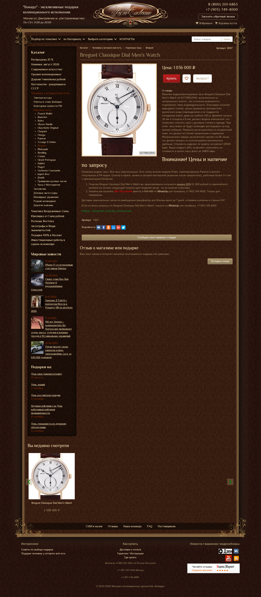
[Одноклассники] (108, 227)
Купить (171, 78)
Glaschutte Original (48, 127)
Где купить (130, 557)
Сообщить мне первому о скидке (157, 237)
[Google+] (118, 227)
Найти (227, 39)
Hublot (41, 163)
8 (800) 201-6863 (223, 4)
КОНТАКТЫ (127, 39)
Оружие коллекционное (46, 74)
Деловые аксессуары (45, 192)
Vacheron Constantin (49, 170)
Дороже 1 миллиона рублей (48, 79)
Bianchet (42, 117)
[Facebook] (103, 227)
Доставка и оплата (130, 549)
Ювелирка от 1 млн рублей (47, 216)
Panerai (42, 138)
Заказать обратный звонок (218, 16)
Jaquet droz (44, 174)
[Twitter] (123, 227)
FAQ (149, 526)
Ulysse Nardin (45, 124)
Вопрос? (202, 78)
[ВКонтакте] (98, 227)
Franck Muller (45, 113)
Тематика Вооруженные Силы (50, 211)
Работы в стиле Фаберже (48, 101)
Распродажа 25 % (42, 59)
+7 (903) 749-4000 (222, 9)
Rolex (41, 120)
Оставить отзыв (220, 261)
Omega (41, 134)
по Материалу (72, 39)
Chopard (42, 131)
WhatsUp (162, 191)
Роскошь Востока (42, 221)
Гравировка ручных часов (52, 181)
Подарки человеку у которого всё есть (43, 553)
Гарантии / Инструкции (130, 553)
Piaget (41, 166)
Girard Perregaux (47, 159)
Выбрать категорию (100, 39)
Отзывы (113, 526)
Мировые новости (46, 254)
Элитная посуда (43, 97)
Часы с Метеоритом (49, 184)
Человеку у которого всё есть (50, 93)
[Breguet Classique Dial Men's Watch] (119, 109)
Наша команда (132, 526)
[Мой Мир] (113, 227)
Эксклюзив (40, 188)
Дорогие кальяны (43, 205)
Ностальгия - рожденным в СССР (48, 86)
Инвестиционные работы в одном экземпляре (48, 242)
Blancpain (43, 149)
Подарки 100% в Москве (46, 235)
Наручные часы (42, 110)
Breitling (42, 152)
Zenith (41, 177)
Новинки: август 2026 (45, 64)
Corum (41, 156)
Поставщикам (166, 526)
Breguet (42, 145)
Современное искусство (46, 69)
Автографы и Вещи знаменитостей (43, 228)
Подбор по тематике (44, 39)
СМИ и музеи (94, 526)
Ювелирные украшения (46, 197)
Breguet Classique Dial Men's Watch (51, 502)
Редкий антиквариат (45, 201)
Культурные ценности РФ (48, 105)
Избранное (206, 23)
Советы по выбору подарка (37, 549)
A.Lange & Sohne (47, 142)
